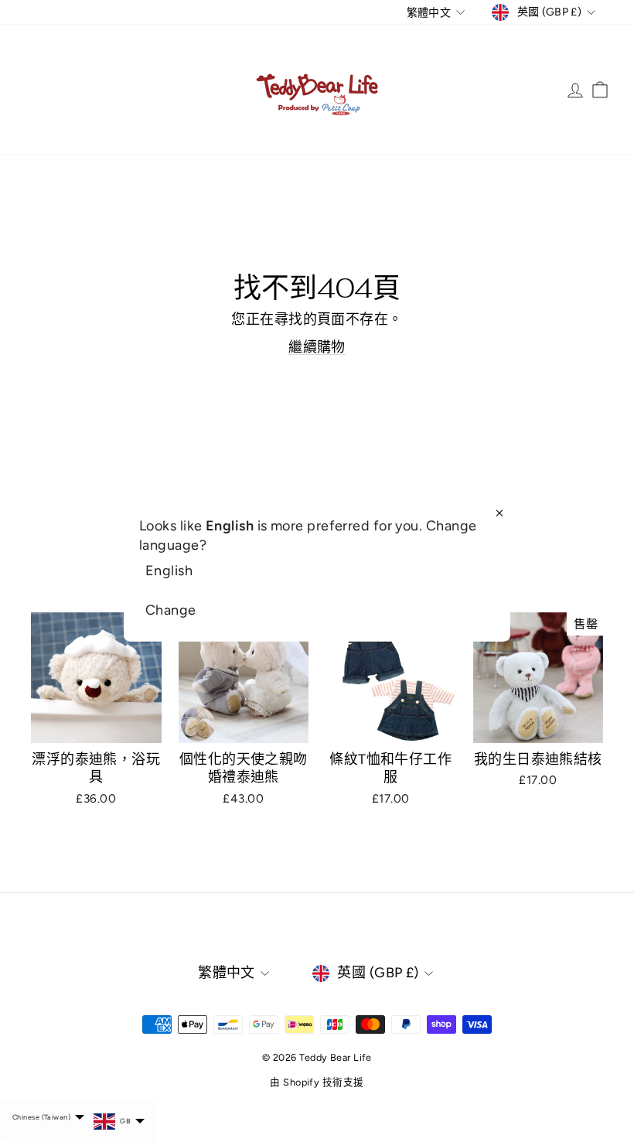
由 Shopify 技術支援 (316, 1082)
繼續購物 (317, 347)
